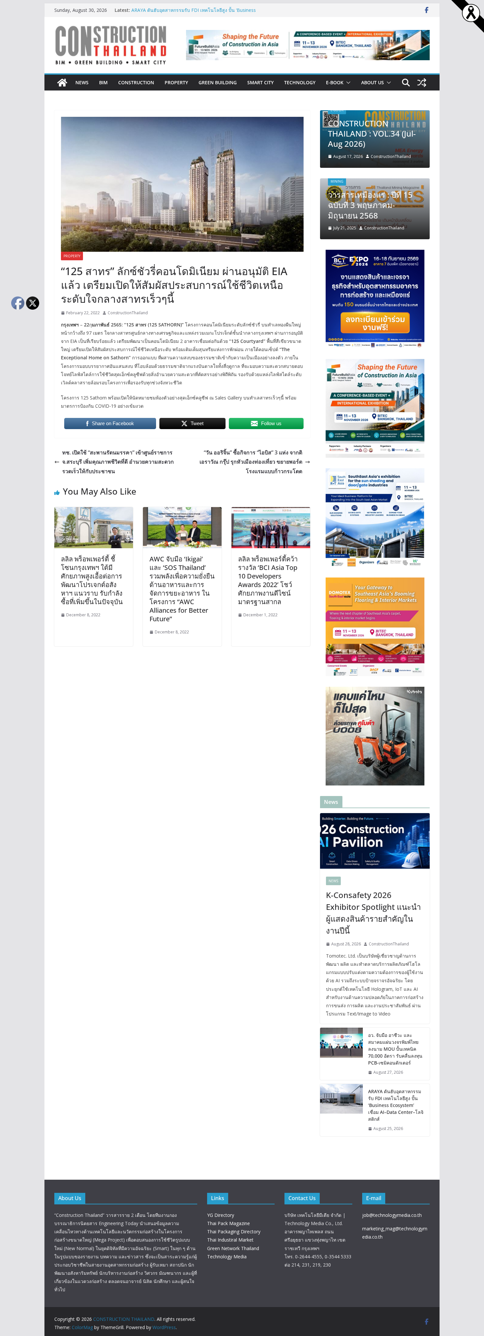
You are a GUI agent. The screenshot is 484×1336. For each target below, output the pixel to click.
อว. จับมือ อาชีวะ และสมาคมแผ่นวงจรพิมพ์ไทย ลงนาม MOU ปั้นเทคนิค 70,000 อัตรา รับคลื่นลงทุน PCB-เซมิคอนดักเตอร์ (395, 1049)
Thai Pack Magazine (228, 1223)
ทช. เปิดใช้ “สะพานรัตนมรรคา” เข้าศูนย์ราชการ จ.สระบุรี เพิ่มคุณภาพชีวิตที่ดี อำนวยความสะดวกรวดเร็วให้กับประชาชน (118, 462)
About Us (372, 82)
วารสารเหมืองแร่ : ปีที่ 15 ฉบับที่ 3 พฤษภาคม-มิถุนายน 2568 (370, 204)
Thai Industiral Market (230, 1240)
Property (176, 82)
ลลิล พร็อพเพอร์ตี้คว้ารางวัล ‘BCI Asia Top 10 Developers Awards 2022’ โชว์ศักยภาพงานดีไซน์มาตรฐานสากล (268, 580)
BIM (103, 82)
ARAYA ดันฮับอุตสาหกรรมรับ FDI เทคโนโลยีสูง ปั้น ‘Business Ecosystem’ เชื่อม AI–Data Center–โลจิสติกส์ (193, 13)
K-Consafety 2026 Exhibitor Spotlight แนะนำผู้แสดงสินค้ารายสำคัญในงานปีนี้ (373, 912)
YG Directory (220, 1215)
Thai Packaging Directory (233, 1231)
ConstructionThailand (128, 313)
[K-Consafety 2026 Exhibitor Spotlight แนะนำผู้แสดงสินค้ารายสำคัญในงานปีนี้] (375, 842)
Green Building (218, 82)
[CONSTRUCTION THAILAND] (62, 82)
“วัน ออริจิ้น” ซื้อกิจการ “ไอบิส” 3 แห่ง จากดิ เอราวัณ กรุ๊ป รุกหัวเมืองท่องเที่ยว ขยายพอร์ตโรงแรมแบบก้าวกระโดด (251, 462)
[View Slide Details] (308, 45)
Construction (136, 82)
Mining (337, 181)
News (82, 82)
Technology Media (227, 1256)
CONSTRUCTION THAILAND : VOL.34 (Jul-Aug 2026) (372, 133)
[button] (347, 82)
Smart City (260, 82)
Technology (299, 82)
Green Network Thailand (233, 1248)
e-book (334, 82)
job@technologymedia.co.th (392, 1215)
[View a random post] (422, 82)
